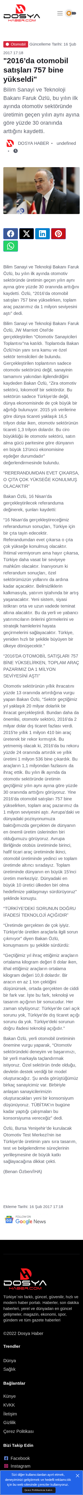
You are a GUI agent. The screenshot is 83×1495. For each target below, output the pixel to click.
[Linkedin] (42, 233)
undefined (66, 143)
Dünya (9, 1360)
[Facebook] (10, 233)
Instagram (21, 1466)
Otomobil (18, 44)
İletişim (10, 1413)
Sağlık (9, 1369)
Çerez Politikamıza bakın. (39, 1490)
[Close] (77, 1475)
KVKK (9, 1405)
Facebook (20, 1458)
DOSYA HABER (33, 143)
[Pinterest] (58, 233)
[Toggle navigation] (60, 13)
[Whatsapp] (10, 246)
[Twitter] (26, 233)
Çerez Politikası (18, 1431)
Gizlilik (9, 1422)
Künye (9, 1396)
